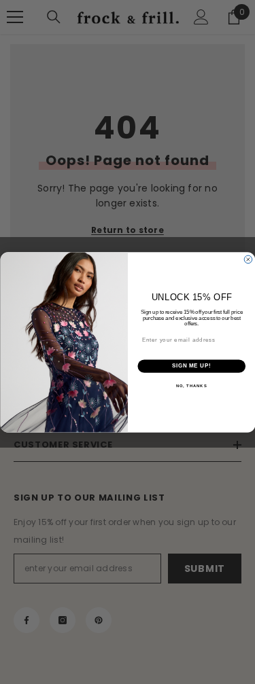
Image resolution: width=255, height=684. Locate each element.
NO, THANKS (191, 385)
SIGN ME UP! (191, 365)
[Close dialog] (248, 259)
